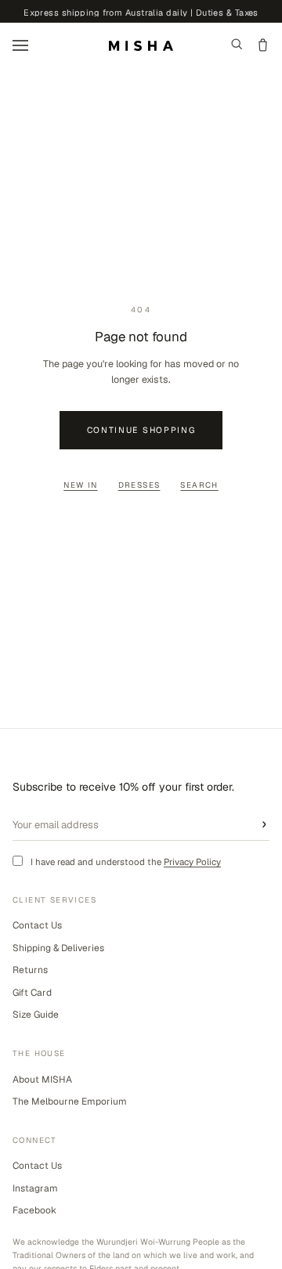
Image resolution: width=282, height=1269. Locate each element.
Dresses (139, 485)
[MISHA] (141, 46)
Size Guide (36, 1014)
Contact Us (37, 925)
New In (80, 485)
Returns (30, 970)
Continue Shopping (141, 429)
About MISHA (42, 1079)
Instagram (35, 1188)
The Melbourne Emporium (70, 1101)
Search (199, 485)
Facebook (34, 1210)
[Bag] (262, 45)
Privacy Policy (192, 861)
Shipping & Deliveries (58, 948)
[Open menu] (20, 45)
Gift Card (32, 992)
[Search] (237, 45)
